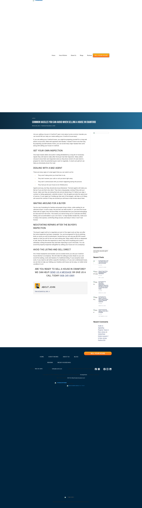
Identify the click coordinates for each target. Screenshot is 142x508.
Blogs (81, 55)
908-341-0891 (67, 275)
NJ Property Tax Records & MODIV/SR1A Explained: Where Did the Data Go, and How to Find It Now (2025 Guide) (103, 285)
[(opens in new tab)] (61, 437)
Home (53, 55)
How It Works (63, 55)
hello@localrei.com (57, 368)
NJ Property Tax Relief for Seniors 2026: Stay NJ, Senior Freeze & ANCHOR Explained (103, 299)
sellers (34, 118)
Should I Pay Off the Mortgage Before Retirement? (103, 272)
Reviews (89, 55)
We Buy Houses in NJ (64, 362)
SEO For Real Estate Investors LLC (76, 378)
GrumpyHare (83, 374)
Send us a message (60, 272)
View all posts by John (42, 291)
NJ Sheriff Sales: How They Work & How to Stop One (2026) (103, 262)
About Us (73, 55)
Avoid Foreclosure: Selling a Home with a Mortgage (103, 311)
